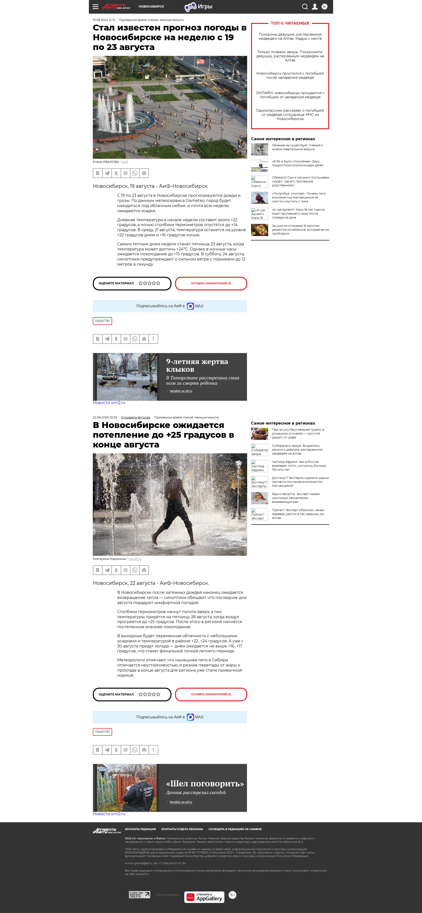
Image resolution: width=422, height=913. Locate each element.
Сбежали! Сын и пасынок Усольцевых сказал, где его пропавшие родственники (300, 181)
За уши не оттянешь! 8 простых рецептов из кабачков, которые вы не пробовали (300, 229)
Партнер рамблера (167, 894)
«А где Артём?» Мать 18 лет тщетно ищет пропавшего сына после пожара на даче (298, 213)
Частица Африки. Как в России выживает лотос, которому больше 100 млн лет (299, 465)
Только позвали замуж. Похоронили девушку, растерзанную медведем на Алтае (290, 56)
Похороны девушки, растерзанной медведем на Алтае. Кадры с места (290, 36)
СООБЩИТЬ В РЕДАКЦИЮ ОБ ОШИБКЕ (235, 829)
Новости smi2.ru (109, 402)
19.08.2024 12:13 (104, 20)
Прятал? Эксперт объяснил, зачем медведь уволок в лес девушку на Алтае (298, 514)
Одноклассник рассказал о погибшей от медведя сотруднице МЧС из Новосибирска (290, 115)
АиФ (124, 162)
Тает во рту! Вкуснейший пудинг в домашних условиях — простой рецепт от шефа (298, 433)
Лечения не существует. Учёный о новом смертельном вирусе (297, 147)
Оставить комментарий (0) (211, 283)
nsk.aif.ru (134, 559)
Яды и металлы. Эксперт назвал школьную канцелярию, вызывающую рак (296, 498)
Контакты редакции (140, 829)
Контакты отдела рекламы (182, 829)
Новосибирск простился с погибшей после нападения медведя (290, 75)
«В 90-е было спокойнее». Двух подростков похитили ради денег (298, 163)
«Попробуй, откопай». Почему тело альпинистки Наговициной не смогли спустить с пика (299, 197)
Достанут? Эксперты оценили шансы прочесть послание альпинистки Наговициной (300, 481)
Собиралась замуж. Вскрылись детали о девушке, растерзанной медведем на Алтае (297, 449)
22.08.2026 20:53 (105, 417)
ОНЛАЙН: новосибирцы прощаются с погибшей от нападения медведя (290, 95)
